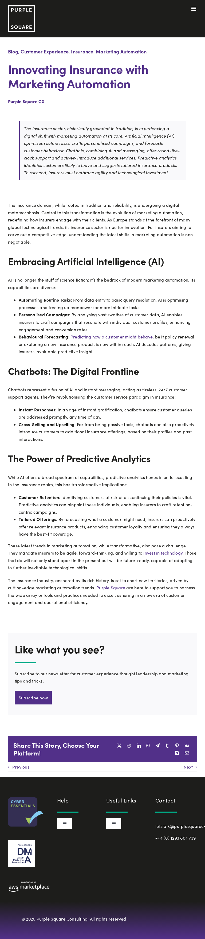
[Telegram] (157, 745)
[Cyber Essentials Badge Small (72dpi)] (25, 799)
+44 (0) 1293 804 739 (175, 838)
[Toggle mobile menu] (194, 8)
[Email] (187, 753)
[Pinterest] (177, 745)
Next (188, 767)
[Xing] (177, 753)
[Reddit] (129, 745)
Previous (20, 767)
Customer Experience (45, 51)
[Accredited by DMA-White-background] (21, 842)
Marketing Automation (121, 51)
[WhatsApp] (148, 745)
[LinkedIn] (139, 745)
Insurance (82, 51)
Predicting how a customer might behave (111, 337)
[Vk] (187, 745)
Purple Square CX (26, 101)
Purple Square (110, 587)
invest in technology (162, 553)
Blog (13, 51)
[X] (119, 745)
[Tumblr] (167, 745)
